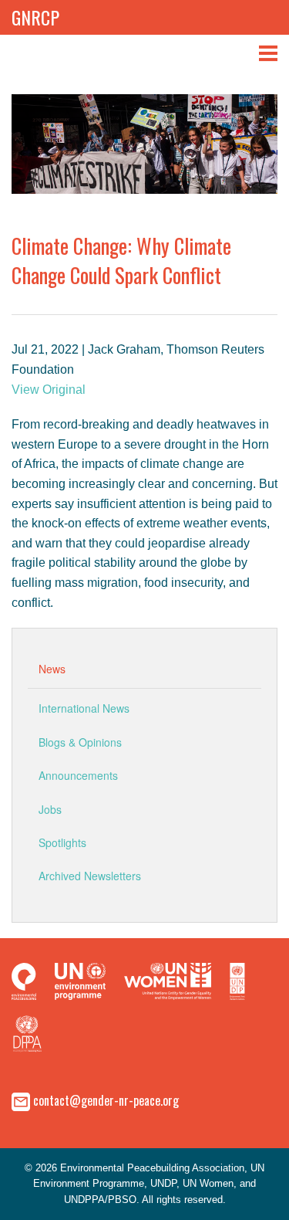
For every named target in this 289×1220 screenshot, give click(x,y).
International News (84, 708)
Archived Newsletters (90, 875)
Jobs (50, 809)
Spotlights (62, 842)
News (52, 668)
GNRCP (35, 17)
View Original (49, 389)
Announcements (78, 775)
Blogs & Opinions (80, 742)
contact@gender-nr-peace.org (106, 1099)
